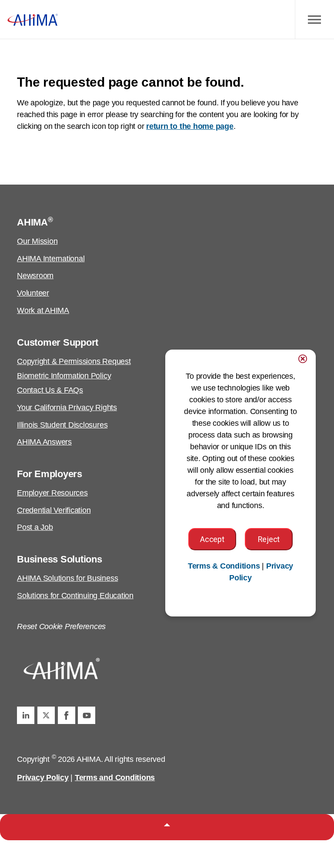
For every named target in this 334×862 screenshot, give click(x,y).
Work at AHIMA (43, 310)
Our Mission (37, 241)
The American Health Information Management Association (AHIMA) (33, 20)
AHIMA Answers (44, 442)
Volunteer (33, 293)
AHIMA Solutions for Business (67, 578)
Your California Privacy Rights (67, 407)
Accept (212, 539)
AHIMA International (50, 258)
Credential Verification (53, 510)
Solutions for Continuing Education (75, 595)
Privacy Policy (43, 777)
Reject (269, 539)
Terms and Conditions (115, 777)
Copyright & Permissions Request (74, 361)
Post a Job (35, 527)
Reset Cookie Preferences (61, 626)
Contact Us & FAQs (50, 390)
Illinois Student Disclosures (62, 425)
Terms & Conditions (224, 566)
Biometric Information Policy (64, 375)
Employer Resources (52, 492)
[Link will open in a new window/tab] (25, 715)
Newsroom (35, 275)
